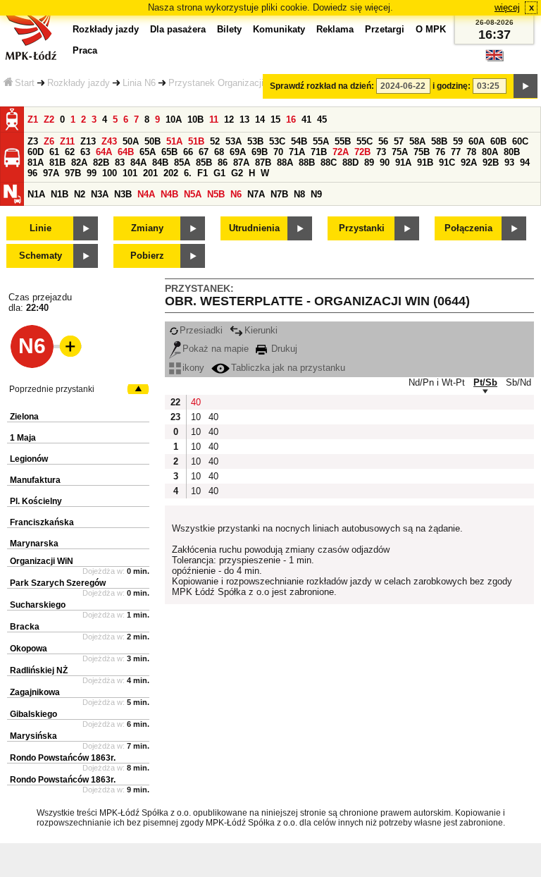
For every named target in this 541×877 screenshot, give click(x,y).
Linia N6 (139, 83)
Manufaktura (35, 480)
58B (439, 141)
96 (32, 173)
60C (520, 141)
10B (195, 119)
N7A (256, 194)
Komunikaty (279, 29)
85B (204, 162)
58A (417, 141)
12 (229, 119)
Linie (40, 228)
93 (509, 162)
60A (476, 141)
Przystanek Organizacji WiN (225, 83)
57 (399, 141)
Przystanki (362, 228)
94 (525, 162)
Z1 (32, 119)
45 (322, 119)
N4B (169, 194)
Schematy (40, 255)
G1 (219, 173)
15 (275, 119)
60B (498, 141)
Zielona (24, 417)
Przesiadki (201, 330)
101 (130, 173)
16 (291, 119)
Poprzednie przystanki (51, 389)
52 (215, 141)
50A (131, 141)
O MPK (431, 29)
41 (306, 119)
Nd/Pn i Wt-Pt (437, 382)
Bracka (24, 627)
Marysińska (33, 736)
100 (109, 173)
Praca (85, 50)
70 (278, 152)
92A (469, 162)
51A (174, 141)
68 (219, 152)
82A (79, 162)
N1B (59, 194)
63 (85, 152)
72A (340, 152)
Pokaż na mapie (215, 348)
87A (241, 162)
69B (259, 152)
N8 (299, 194)
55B (343, 141)
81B (57, 162)
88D (350, 162)
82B (101, 162)
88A (285, 162)
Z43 (109, 141)
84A (138, 162)
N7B (279, 194)
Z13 (88, 141)
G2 (237, 173)
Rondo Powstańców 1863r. (63, 758)
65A (147, 152)
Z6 (49, 141)
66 (188, 152)
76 (440, 152)
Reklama (335, 29)
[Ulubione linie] (66, 346)
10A (174, 119)
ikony (193, 367)
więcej (507, 7)
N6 (236, 194)
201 (150, 173)
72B (362, 152)
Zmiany (147, 228)
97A (51, 173)
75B (421, 152)
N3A (99, 194)
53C (277, 141)
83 (120, 162)
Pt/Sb (485, 382)
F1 (202, 173)
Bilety (229, 29)
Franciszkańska (42, 522)
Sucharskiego (38, 605)
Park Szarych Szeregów (58, 583)
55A (321, 141)
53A (233, 141)
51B (196, 141)
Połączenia (468, 228)
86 (223, 162)
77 (456, 152)
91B (425, 162)
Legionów (29, 459)
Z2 (49, 119)
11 (213, 119)
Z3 (32, 141)
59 (458, 141)
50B (152, 141)
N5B (216, 194)
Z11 (67, 141)
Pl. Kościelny (36, 501)
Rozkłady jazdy (78, 83)
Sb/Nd (518, 382)
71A (297, 152)
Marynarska (34, 543)
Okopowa (28, 649)
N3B (123, 194)
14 (260, 119)
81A (35, 162)
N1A (36, 194)
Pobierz (147, 255)
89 (369, 162)
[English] (494, 59)
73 (381, 152)
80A (490, 152)
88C (329, 162)
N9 (316, 194)
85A (182, 162)
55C (364, 141)
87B (263, 162)
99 (92, 173)
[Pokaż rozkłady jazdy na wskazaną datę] (525, 86)
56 (383, 141)
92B (491, 162)
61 (54, 152)
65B (169, 152)
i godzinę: (452, 86)
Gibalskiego (33, 714)
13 (244, 119)
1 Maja (23, 438)
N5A (192, 194)
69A (238, 152)
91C (447, 162)
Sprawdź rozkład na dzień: (322, 86)
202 (170, 173)
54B (299, 141)
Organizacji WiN (41, 561)
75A (400, 152)
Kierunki (261, 330)
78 (471, 152)
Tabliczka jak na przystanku (288, 367)
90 (385, 162)
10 (196, 417)
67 (204, 152)
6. (188, 173)
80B (512, 152)
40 (196, 402)
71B (319, 152)
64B (126, 152)
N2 (79, 194)
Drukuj (282, 348)
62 (70, 152)
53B (255, 141)
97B (73, 173)
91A (403, 162)
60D (35, 152)
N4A (146, 194)
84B (160, 162)
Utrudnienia (254, 228)
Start (25, 83)
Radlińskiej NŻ (39, 670)
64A (104, 152)
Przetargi (384, 29)
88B (307, 162)
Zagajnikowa (35, 692)
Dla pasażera (178, 29)
